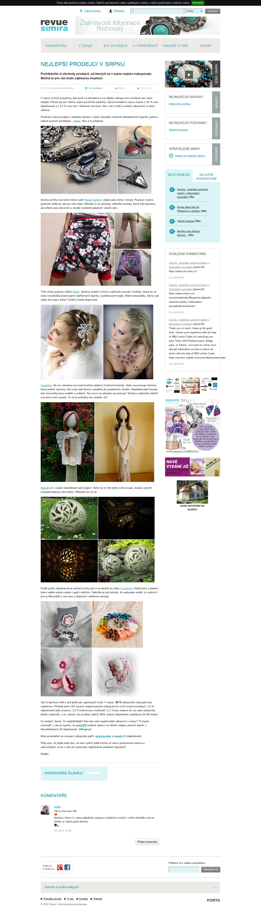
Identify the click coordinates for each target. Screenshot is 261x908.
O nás (70, 898)
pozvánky (216, 128)
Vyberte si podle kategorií (62, 887)
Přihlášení (119, 10)
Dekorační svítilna (179, 103)
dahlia (57, 806)
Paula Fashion (93, 199)
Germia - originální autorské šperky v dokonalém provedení (192, 193)
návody (216, 102)
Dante (77, 120)
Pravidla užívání (53, 898)
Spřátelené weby (184, 149)
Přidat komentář (147, 841)
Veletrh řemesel (178, 129)
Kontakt (83, 898)
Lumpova (127, 588)
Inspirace (46, 385)
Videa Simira (216, 74)
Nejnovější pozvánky (188, 123)
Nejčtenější (179, 175)
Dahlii (76, 291)
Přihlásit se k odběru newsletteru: (187, 863)
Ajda (43, 487)
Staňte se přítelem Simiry (190, 155)
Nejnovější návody (186, 97)
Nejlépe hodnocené (206, 176)
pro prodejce (95, 88)
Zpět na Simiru (92, 10)
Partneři (216, 154)
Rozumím (198, 2)
